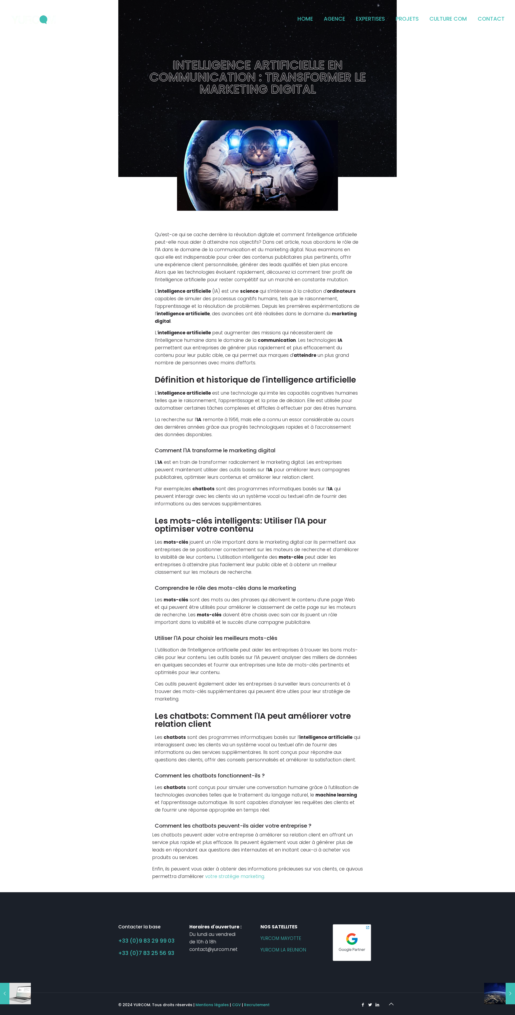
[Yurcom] (33, 19)
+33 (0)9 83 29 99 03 (146, 940)
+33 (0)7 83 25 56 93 (146, 953)
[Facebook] (363, 1004)
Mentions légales (212, 1004)
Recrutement (257, 1004)
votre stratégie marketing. (235, 876)
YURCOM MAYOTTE (280, 938)
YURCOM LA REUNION (283, 950)
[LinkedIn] (377, 1004)
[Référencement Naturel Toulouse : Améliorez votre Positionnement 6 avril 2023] (499, 993)
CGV (236, 1004)
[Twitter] (370, 1004)
